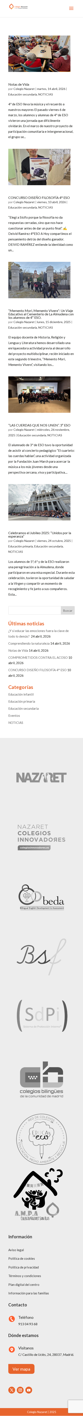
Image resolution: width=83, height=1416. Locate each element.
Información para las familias (28, 1293)
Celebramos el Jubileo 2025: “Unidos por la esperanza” (39, 534)
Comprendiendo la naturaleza (29, 643)
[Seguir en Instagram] (20, 1390)
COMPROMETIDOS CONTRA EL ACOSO (38, 657)
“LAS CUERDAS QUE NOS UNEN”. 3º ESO (39, 425)
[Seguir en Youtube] (28, 1390)
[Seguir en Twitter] (11, 1390)
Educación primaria (20, 546)
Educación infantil (21, 694)
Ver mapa (21, 1368)
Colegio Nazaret (24, 89)
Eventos (14, 715)
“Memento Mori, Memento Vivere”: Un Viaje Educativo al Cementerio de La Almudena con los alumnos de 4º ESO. (41, 314)
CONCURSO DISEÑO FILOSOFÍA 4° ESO (39, 197)
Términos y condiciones (24, 1276)
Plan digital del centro (23, 1284)
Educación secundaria (22, 94)
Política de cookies (21, 1258)
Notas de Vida (18, 84)
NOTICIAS (45, 94)
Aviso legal (16, 1250)
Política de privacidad (23, 1267)
